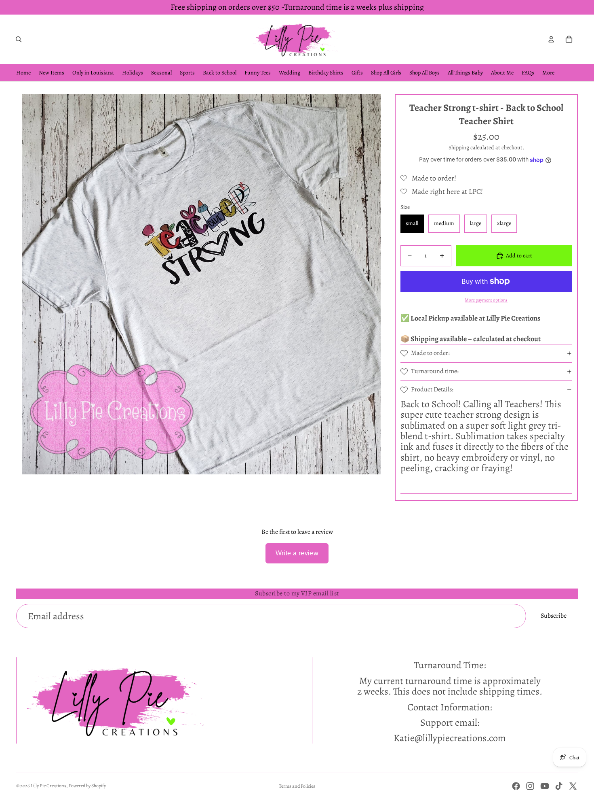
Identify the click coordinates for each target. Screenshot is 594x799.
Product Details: (432, 389)
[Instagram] (530, 786)
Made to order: (430, 352)
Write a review (297, 553)
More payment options (486, 300)
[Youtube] (545, 786)
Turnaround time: (435, 371)
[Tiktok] (559, 786)
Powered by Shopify (87, 785)
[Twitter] (573, 786)
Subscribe (554, 615)
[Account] (551, 39)
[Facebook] (516, 786)
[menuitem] (548, 73)
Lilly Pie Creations (48, 785)
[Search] (18, 39)
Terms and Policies (297, 786)
